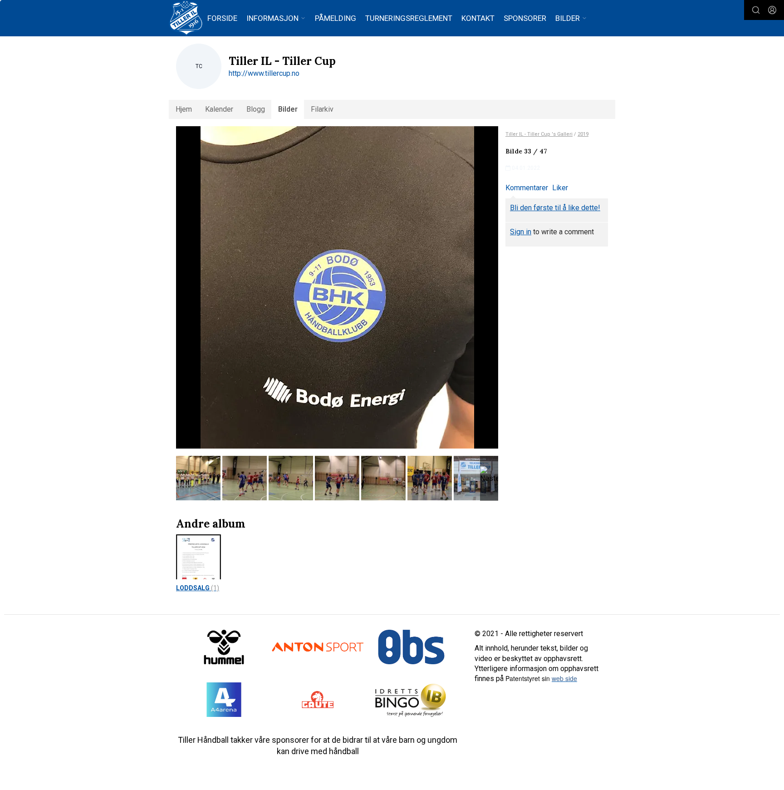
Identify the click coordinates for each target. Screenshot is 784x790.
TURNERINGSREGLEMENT (408, 18)
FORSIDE (222, 18)
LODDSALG (197, 588)
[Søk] (756, 10)
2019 (583, 134)
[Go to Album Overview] (198, 556)
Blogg (255, 109)
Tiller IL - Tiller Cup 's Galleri (539, 134)
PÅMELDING (335, 18)
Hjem (184, 109)
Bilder (288, 109)
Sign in (520, 231)
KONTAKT (478, 18)
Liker (560, 187)
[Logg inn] (772, 10)
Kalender (219, 109)
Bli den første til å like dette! (555, 207)
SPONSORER (525, 18)
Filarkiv (322, 109)
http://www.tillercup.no (264, 73)
